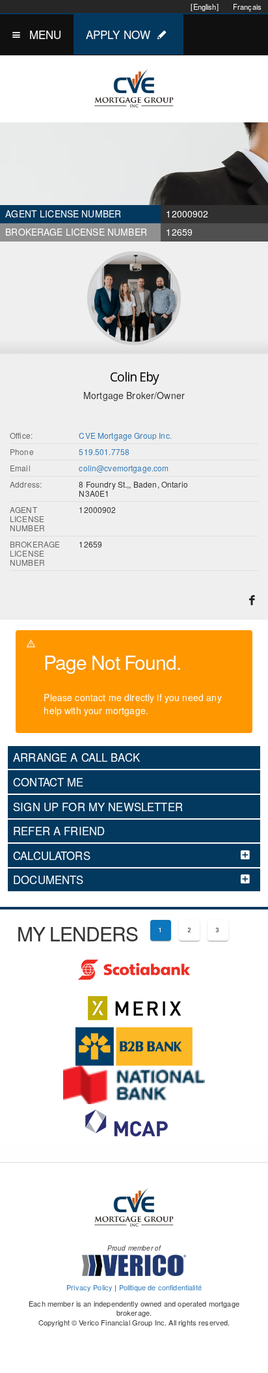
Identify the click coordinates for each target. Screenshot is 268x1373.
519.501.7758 (104, 451)
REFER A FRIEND (59, 831)
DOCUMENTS (48, 879)
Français (247, 6)
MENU (45, 34)
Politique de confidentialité (160, 1287)
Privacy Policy (89, 1287)
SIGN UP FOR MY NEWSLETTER (98, 806)
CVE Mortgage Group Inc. (125, 435)
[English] (204, 6)
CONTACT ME (48, 782)
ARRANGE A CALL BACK (76, 757)
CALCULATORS (51, 855)
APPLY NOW (118, 34)
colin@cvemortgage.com (123, 467)
